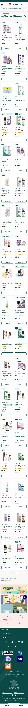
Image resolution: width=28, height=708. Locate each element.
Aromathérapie (6, 13)
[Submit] (25, 8)
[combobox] (14, 8)
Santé (7, 578)
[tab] (14, 630)
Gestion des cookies (10, 698)
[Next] (17, 573)
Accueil (2, 578)
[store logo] (14, 6)
